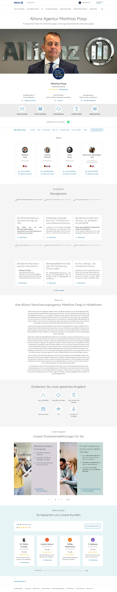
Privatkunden (30, 2)
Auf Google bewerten (92, 526)
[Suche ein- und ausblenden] (102, 9)
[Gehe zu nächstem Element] (86, 570)
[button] (58, 74)
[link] (58, 110)
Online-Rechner (80, 588)
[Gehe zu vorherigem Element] (30, 570)
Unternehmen (70, 588)
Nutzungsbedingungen (58, 588)
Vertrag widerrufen (19, 581)
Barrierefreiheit (46, 588)
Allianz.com (90, 588)
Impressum (28, 588)
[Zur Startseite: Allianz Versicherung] (18, 3)
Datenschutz (36, 588)
